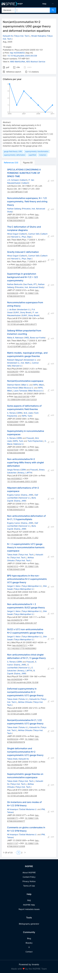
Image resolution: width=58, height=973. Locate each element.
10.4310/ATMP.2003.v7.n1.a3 (21, 245)
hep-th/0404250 (14, 765)
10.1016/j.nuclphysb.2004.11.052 (22, 538)
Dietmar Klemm (14, 385)
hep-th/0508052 (17, 53)
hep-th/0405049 (14, 679)
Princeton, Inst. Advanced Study (29, 287)
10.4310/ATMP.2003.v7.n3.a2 (21, 267)
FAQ (29, 900)
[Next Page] (25, 852)
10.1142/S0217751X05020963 (21, 648)
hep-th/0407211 (19, 645)
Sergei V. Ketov (14, 586)
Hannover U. (24, 498)
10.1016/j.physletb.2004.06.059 (22, 767)
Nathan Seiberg (14, 208)
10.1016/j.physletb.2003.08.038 (22, 796)
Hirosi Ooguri (12, 234)
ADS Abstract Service (35, 61)
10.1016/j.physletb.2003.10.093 (22, 481)
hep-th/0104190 (21, 396)
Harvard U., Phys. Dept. (21, 237)
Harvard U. (17, 366)
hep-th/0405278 (14, 620)
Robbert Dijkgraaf (15, 360)
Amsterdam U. (23, 309)
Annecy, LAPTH (25, 472)
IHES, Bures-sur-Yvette (35, 337)
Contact (29, 951)
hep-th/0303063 (23, 264)
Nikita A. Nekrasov (15, 337)
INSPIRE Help (29, 905)
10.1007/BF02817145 (17, 192)
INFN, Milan (38, 385)
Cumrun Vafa (34, 234)
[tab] (11, 162)
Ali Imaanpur (12, 809)
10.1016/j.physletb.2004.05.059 (22, 598)
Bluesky (29, 943)
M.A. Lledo (28, 413)
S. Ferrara (11, 413)
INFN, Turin (27, 416)
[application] (29, 99)
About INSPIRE (29, 872)
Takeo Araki (12, 554)
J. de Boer (11, 309)
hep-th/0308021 (14, 478)
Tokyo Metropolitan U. (31, 586)
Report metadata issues (29, 909)
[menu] (44, 4)
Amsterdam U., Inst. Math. (18, 363)
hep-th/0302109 (21, 242)
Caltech (23, 180)
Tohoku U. (23, 699)
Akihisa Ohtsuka (25, 702)
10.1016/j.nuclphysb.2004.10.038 (22, 682)
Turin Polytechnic (35, 441)
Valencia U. (18, 444)
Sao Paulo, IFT (30, 284)
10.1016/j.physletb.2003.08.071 (22, 324)
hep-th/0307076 (14, 793)
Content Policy (29, 877)
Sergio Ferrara (13, 469)
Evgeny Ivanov (13, 495)
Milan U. (25, 385)
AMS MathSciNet (17, 61)
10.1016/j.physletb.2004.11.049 (22, 714)
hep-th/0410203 (14, 711)
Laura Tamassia (20, 390)
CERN (19, 413)
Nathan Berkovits (14, 284)
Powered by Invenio (29, 964)
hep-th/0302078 (14, 321)
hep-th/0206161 (23, 343)
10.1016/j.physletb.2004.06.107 (22, 623)
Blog (29, 938)
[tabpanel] (29, 511)
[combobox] (32, 10)
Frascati (29, 438)
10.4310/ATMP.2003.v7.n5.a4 (21, 346)
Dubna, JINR (27, 495)
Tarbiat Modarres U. (28, 809)
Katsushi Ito (8, 36)
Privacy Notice (29, 881)
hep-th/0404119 (14, 595)
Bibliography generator (29, 924)
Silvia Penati (12, 388)
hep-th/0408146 (14, 535)
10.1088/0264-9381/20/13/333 (22, 399)
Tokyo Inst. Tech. (21, 36)
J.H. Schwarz (13, 180)
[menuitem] (44, 4)
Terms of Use (29, 886)
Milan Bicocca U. (26, 388)
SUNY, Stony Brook (22, 312)
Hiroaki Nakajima (38, 36)
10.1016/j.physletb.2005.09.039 (22, 56)
